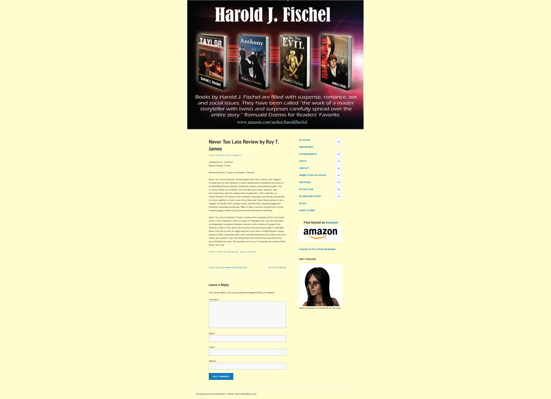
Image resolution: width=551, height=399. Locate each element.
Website (212, 360)
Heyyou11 (237, 155)
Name (212, 333)
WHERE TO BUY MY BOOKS (312, 175)
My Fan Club (306, 189)
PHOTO (302, 161)
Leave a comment (247, 251)
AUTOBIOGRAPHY (308, 154)
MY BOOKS (304, 140)
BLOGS (302, 203)
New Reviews (306, 147)
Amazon (332, 222)
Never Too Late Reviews (227, 251)
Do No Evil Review (277, 267)
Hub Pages (305, 182)
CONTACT (304, 168)
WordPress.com (249, 393)
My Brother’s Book (310, 196)
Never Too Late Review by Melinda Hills (228, 267)
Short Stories (307, 210)
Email (212, 347)
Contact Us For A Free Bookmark (317, 249)
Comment (214, 299)
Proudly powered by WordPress (210, 393)
